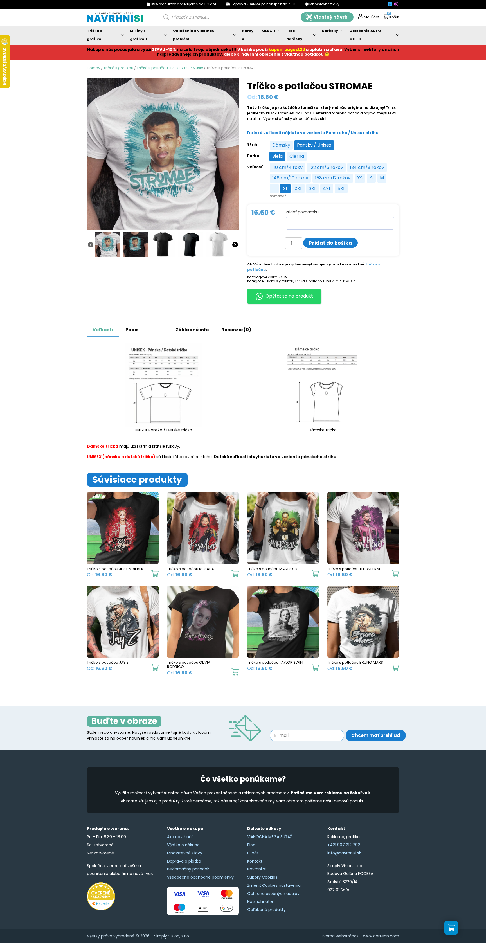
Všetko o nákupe (183, 845)
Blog (251, 845)
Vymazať (278, 196)
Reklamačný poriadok (188, 869)
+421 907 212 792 (343, 845)
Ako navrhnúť (180, 837)
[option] (281, 145)
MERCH (268, 30)
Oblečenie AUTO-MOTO (366, 34)
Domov (93, 68)
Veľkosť (254, 167)
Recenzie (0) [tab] (236, 330)
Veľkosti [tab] (103, 330)
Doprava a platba (184, 861)
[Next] (235, 244)
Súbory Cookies (262, 877)
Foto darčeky (294, 34)
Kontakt (254, 861)
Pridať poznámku (302, 212)
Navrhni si (256, 869)
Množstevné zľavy (184, 853)
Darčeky (330, 30)
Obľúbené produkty (266, 909)
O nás (253, 853)
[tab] (150, 327)
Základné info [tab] (192, 330)
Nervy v (247, 34)
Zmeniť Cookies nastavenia (274, 885)
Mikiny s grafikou (138, 34)
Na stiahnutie (260, 901)
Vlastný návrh (331, 17)
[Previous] (90, 244)
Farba (253, 156)
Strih (252, 144)
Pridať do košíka (330, 242)
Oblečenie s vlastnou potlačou (194, 34)
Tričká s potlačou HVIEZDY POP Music (170, 68)
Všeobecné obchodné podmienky (200, 877)
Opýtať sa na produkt (289, 296)
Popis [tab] (131, 330)
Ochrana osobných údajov (273, 893)
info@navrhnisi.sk (344, 853)
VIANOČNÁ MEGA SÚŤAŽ (269, 837)
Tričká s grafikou (95, 34)
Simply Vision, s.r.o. (172, 936)
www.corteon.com (381, 936)
